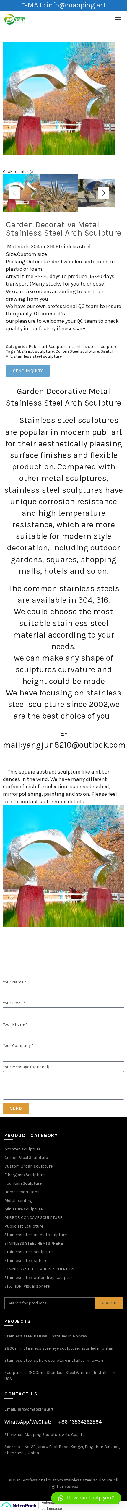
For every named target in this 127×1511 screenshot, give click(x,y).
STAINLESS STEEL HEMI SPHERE (33, 1243)
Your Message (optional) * (27, 1067)
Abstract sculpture (35, 351)
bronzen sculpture (22, 1149)
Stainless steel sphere (25, 1260)
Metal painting (18, 1200)
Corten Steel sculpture (77, 351)
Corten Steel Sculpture (26, 1157)
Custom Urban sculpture (28, 1166)
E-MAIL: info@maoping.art (63, 5)
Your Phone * (15, 1024)
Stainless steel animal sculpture (35, 1234)
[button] (86, 1498)
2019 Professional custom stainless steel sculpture (62, 1480)
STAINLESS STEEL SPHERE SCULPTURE (39, 1269)
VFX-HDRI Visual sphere (27, 1286)
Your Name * (14, 982)
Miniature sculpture (23, 1209)
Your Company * (18, 1045)
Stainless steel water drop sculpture (39, 1277)
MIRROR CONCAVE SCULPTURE (33, 1217)
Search (108, 1303)
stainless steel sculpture (93, 346)
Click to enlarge (18, 171)
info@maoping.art (35, 1409)
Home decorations (22, 1191)
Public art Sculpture (48, 346)
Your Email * (14, 1003)
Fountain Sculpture (23, 1183)
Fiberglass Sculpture (24, 1174)
